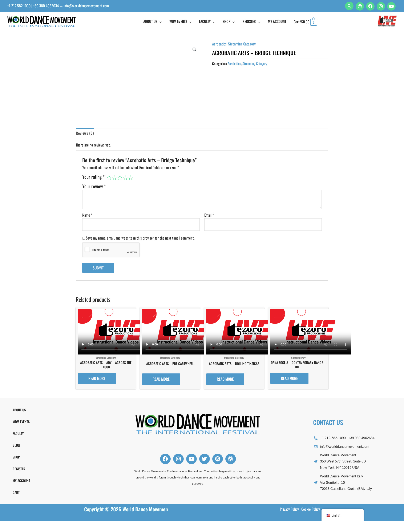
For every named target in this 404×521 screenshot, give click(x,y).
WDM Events (21, 421)
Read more (96, 378)
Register (19, 468)
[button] (349, 6)
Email (209, 215)
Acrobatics (219, 44)
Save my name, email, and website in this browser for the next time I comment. (140, 238)
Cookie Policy (310, 509)
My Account (21, 480)
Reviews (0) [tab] (85, 133)
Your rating (93, 177)
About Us (19, 409)
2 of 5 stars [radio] (114, 177)
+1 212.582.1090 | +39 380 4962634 (33, 5)
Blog (16, 445)
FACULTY (18, 433)
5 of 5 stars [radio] (130, 177)
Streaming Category (242, 44)
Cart (16, 492)
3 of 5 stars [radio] (120, 177)
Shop (16, 457)
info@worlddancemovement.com (86, 5)
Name (87, 215)
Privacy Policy (289, 509)
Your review (94, 186)
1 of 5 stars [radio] (109, 177)
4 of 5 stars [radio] (125, 177)
